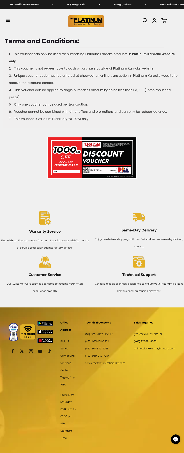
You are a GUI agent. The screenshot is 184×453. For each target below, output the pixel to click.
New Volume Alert (167, 4)
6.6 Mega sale (71, 4)
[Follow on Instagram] (31, 351)
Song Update (117, 4)
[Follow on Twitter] (21, 351)
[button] (175, 439)
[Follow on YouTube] (40, 351)
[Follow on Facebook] (12, 351)
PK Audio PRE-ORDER (18, 4)
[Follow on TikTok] (49, 351)
